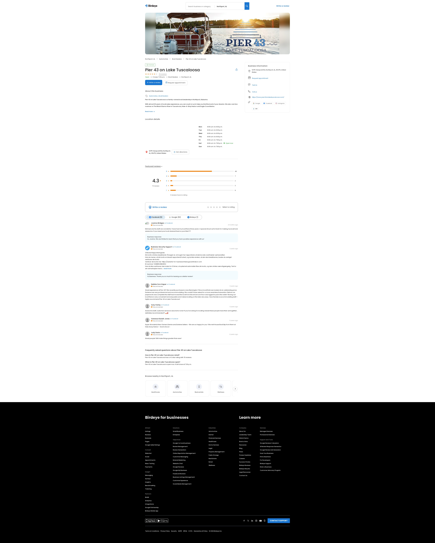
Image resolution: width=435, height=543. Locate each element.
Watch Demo (244, 438)
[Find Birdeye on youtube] (260, 520)
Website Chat (178, 463)
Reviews (148, 435)
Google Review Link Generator (270, 450)
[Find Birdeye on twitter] (248, 520)
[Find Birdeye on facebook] (244, 520)
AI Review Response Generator (270, 446)
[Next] (235, 389)
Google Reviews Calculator (269, 443)
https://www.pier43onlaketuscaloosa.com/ (268, 97)
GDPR (180, 531)
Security (174, 531)
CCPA (190, 531)
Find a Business (265, 457)
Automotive (163, 59)
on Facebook (168, 223)
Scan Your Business (266, 453)
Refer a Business (266, 467)
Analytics (148, 501)
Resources (242, 445)
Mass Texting (149, 463)
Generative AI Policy (201, 531)
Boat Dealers (177, 59)
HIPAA (185, 531)
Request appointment (176, 83)
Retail (211, 462)
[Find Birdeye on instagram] (256, 520)
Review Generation (179, 450)
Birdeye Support (265, 463)
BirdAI (147, 497)
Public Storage (214, 455)
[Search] (247, 6)
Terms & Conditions (152, 531)
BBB (256, 109)
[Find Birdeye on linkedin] (252, 520)
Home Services (214, 445)
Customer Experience (180, 480)
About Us (242, 431)
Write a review (282, 6)
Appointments (150, 460)
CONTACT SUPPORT (279, 520)
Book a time (243, 441)
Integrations (149, 504)
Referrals (148, 438)
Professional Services (267, 435)
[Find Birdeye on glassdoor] (264, 520)
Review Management (180, 446)
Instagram (281, 103)
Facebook (269, 103)
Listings (147, 431)
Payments (148, 467)
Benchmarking (150, 485)
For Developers (265, 460)
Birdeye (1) (194, 217)
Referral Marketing (179, 460)
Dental (211, 435)
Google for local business (182, 443)
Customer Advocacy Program (270, 470)
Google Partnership (152, 507)
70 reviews (163, 74)
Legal (210, 448)
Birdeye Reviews (244, 465)
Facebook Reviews (179, 474)
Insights (148, 482)
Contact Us (243, 475)
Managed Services (266, 431)
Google (257, 103)
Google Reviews (178, 467)
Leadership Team (245, 435)
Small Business (178, 431)
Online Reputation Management (184, 453)
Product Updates (245, 455)
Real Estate (213, 458)
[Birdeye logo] (151, 6)
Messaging (149, 475)
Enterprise (176, 435)
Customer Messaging (180, 457)
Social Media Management (182, 484)
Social (147, 457)
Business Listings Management (184, 477)
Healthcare (212, 441)
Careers (242, 458)
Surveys (148, 479)
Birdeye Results (244, 469)
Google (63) (176, 217)
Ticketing (148, 489)
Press (241, 452)
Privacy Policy (165, 531)
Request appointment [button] (260, 78)
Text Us (254, 85)
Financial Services (215, 438)
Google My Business (180, 470)
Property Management (217, 452)
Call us (254, 92)
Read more (149, 111)
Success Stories (244, 462)
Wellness (212, 465)
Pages (147, 441)
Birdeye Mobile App (151, 511)
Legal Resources (244, 472)
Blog (240, 448)
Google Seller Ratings (152, 445)
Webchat (148, 453)
